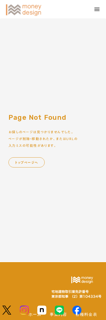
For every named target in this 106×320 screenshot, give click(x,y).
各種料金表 (86, 314)
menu (97, 9)
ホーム (35, 314)
